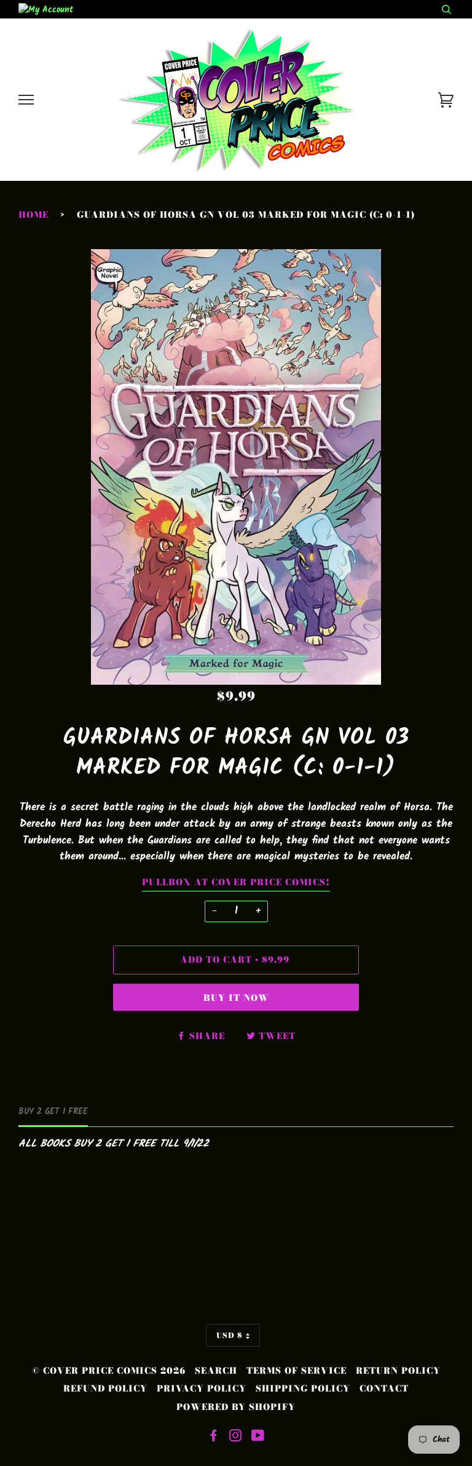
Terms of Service (296, 1370)
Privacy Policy (201, 1388)
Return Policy (398, 1370)
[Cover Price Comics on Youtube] (258, 1437)
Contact (384, 1388)
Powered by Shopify (236, 1407)
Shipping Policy (303, 1388)
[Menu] (26, 100)
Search (216, 1370)
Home (33, 214)
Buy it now (236, 998)
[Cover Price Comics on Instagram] (235, 1437)
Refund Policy (105, 1388)
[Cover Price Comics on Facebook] (213, 1437)
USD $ (229, 1335)
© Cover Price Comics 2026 (109, 1370)
